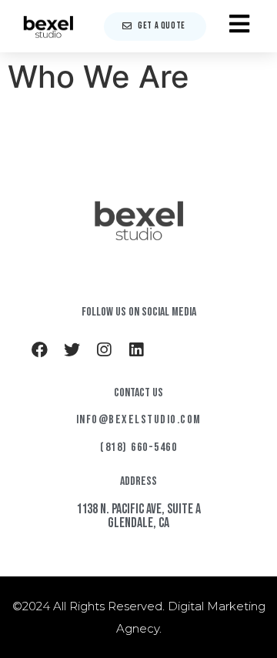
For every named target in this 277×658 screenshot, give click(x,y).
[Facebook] (39, 349)
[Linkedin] (136, 349)
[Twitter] (71, 349)
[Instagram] (104, 349)
